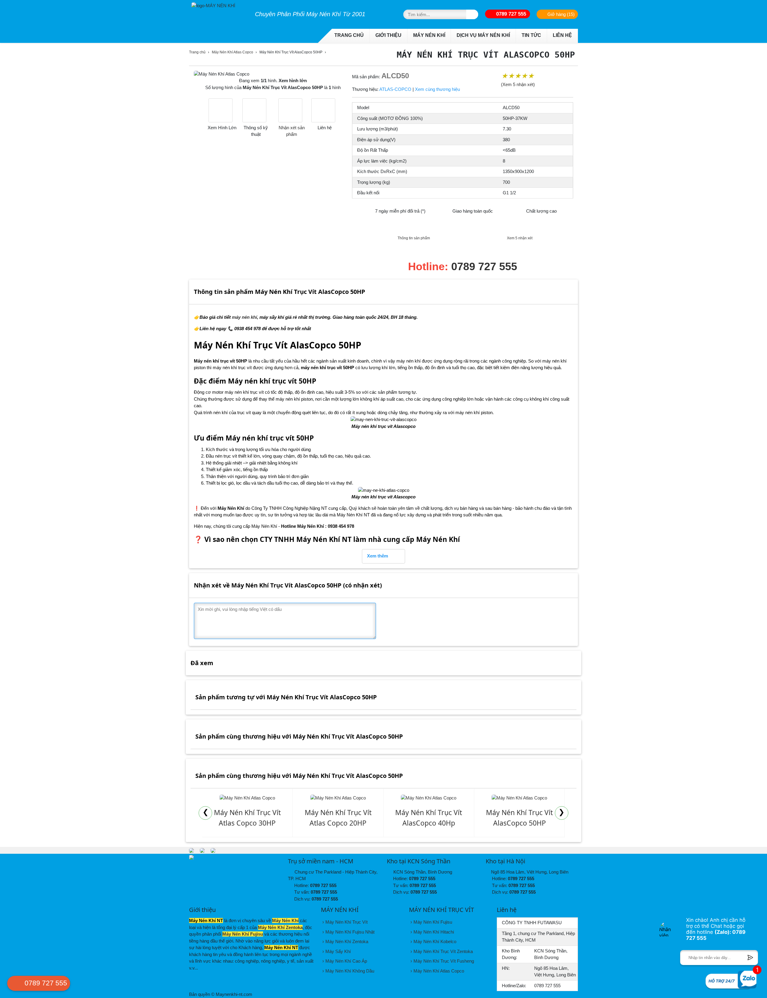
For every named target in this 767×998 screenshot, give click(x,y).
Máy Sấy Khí (338, 951)
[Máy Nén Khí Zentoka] (191, 850)
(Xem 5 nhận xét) (518, 84)
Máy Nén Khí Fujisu (242, 934)
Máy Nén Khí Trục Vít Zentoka (443, 951)
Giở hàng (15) (560, 14)
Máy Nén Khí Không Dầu (349, 970)
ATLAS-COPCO (395, 89)
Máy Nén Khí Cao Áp (346, 961)
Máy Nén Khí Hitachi (433, 931)
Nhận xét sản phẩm (292, 131)
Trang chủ (349, 35)
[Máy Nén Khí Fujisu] (202, 850)
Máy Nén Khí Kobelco (434, 941)
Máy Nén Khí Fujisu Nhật (350, 931)
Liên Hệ (562, 35)
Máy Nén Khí (429, 35)
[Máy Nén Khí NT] (213, 850)
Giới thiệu (388, 35)
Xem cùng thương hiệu (437, 89)
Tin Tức (531, 35)
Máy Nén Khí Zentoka (280, 927)
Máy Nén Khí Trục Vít (346, 922)
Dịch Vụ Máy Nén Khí (483, 35)
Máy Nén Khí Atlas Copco (232, 52)
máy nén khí (244, 317)
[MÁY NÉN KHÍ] (218, 4)
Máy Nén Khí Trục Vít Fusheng (443, 961)
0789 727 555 (510, 14)
